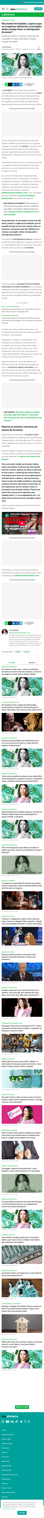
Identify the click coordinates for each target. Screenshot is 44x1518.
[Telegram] (21, 1421)
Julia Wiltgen (6, 47)
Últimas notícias (8, 1434)
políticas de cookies (9, 1509)
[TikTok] (16, 1421)
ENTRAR (38, 9)
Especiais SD (6, 1470)
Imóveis (17, 651)
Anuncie (5, 1483)
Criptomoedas (7, 1443)
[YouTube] (7, 1421)
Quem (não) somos (8, 1492)
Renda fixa (5, 1461)
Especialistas (7, 1466)
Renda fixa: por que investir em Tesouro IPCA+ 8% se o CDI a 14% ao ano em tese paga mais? (21, 310)
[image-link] (22, 686)
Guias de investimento (10, 1474)
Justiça (26, 651)
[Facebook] (29, 1421)
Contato (5, 1497)
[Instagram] (3, 1421)
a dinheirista (8, 14)
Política (4, 1452)
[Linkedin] (12, 1421)
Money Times (6, 1488)
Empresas (5, 1448)
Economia (5, 1457)
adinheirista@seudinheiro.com (14, 193)
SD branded (6, 1479)
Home (4, 1430)
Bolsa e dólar (6, 1439)
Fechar (22, 1513)
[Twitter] (25, 1421)
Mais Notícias (22, 1407)
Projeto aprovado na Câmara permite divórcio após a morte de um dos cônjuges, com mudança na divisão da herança (22, 320)
